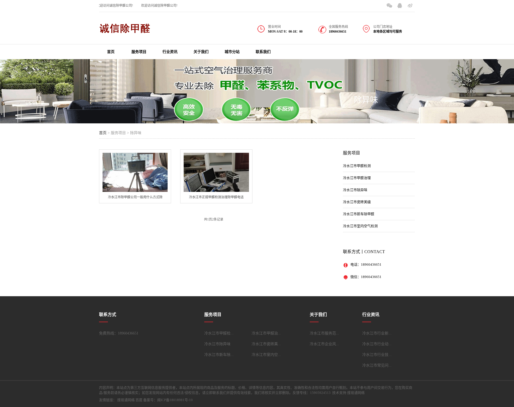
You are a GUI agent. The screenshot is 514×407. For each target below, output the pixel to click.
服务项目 (138, 52)
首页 (111, 52)
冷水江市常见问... (377, 365)
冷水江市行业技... (377, 355)
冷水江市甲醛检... (219, 333)
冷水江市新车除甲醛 (358, 214)
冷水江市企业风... (324, 344)
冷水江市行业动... (377, 344)
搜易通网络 (126, 400)
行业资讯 (169, 52)
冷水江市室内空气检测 (360, 226)
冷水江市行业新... (377, 333)
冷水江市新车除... (219, 355)
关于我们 (201, 52)
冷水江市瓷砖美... (266, 344)
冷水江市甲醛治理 (357, 178)
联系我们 (263, 52)
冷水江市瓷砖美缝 (357, 202)
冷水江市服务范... (324, 333)
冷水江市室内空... (266, 355)
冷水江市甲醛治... (266, 333)
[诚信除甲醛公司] (126, 31)
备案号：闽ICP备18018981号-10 (168, 400)
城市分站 (232, 52)
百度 (138, 400)
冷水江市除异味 (355, 190)
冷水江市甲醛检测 (357, 166)
